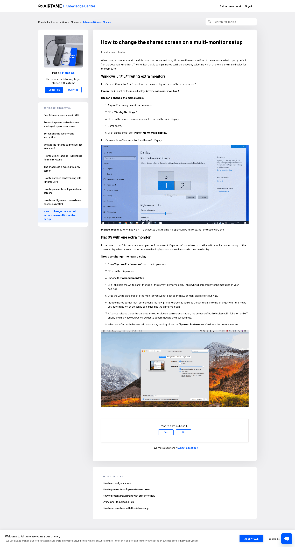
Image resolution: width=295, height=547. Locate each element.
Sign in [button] (249, 6)
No (183, 432)
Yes (166, 432)
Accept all (251, 538)
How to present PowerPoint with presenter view (129, 495)
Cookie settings (277, 538)
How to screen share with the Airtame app (126, 508)
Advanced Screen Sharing (97, 22)
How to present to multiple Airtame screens (63, 190)
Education (54, 89)
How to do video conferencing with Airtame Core (62, 179)
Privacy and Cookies (188, 540)
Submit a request (230, 6)
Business (73, 89)
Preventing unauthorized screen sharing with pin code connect (61, 124)
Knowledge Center (48, 22)
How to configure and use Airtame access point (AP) (62, 202)
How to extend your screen (117, 483)
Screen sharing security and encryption (59, 135)
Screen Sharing (70, 22)
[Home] (66, 6)
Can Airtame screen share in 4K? (61, 115)
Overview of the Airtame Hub (118, 501)
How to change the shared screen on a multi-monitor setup (60, 215)
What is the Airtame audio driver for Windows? (63, 146)
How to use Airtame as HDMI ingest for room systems (63, 157)
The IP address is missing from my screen (62, 168)
